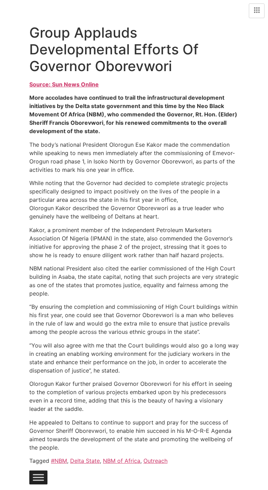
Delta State (85, 460)
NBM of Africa (121, 460)
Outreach (155, 460)
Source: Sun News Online (64, 84)
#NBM (59, 460)
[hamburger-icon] (257, 10)
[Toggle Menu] (38, 477)
